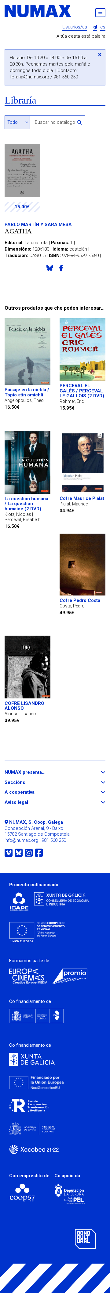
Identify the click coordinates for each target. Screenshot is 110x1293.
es (102, 27)
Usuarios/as (74, 27)
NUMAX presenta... (36, 772)
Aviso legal (27, 802)
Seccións (26, 782)
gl (95, 27)
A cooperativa (31, 792)
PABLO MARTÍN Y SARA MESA (38, 224)
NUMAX (38, 11)
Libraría (20, 100)
